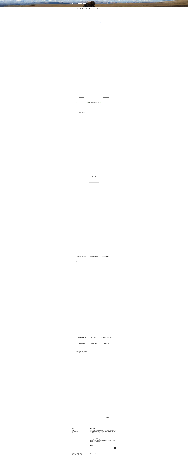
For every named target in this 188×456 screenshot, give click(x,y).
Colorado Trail (106, 417)
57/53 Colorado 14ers (94, 256)
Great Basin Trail (94, 337)
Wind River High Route (106, 256)
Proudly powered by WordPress (100, 453)
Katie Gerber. (79, 3)
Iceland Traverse (106, 97)
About (77, 8)
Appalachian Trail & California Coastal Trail (81, 352)
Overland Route (81, 97)
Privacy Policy (92, 453)
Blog (94, 8)
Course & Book (88, 8)
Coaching (81, 8)
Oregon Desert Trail (81, 337)
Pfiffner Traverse (82, 112)
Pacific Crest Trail (94, 351)
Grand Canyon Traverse (94, 176)
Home (73, 8)
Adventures (99, 8)
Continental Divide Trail (106, 337)
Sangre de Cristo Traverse (106, 176)
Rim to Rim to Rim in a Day (82, 256)
